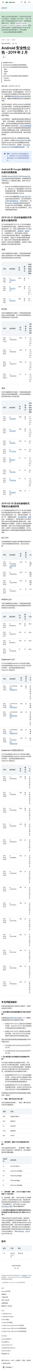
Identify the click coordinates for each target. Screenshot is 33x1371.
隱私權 (29, 1360)
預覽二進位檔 (5, 1300)
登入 (29, 2)
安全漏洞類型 (22, 517)
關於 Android (5, 1360)
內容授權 (24, 1275)
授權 (23, 1360)
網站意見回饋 (6, 1363)
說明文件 (4, 8)
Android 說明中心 (6, 1339)
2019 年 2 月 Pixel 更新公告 (20, 153)
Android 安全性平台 (14, 176)
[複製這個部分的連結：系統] (7, 388)
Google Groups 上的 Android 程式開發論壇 (13, 1328)
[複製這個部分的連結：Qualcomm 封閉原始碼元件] (25, 750)
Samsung (21, 1231)
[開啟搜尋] (22, 2)
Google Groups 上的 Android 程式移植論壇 (13, 1331)
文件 (8, 40)
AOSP (3, 40)
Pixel (2, 1234)
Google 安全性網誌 (7, 1322)
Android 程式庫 (5, 1291)
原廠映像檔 (4, 1303)
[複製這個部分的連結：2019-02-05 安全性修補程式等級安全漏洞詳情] (21, 506)
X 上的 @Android (6, 1313)
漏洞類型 (20, 231)
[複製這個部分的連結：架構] (7, 250)
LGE (26, 1231)
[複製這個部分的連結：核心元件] (10, 538)
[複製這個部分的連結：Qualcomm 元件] (16, 660)
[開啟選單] (3, 2)
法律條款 (18, 1360)
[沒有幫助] (15, 43)
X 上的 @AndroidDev (7, 1316)
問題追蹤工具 (5, 1353)
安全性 (13, 40)
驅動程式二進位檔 (6, 1306)
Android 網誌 (5, 1319)
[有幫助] (13, 43)
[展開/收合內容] (14, 63)
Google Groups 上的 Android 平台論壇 (12, 1325)
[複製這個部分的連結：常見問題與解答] (19, 1002)
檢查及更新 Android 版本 (20, 96)
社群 (12, 1360)
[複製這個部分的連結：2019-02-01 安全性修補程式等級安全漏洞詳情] (19, 220)
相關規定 (4, 1294)
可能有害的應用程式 (11, 201)
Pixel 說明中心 (5, 1342)
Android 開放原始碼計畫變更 (12, 32)
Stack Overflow (5, 1351)
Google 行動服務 (12, 203)
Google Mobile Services (8, 1348)
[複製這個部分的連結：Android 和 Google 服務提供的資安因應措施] (19, 172)
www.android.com (6, 1345)
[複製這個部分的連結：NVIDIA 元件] (13, 600)
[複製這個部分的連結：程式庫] (9, 309)
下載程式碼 (4, 1297)
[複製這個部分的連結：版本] (8, 1241)
